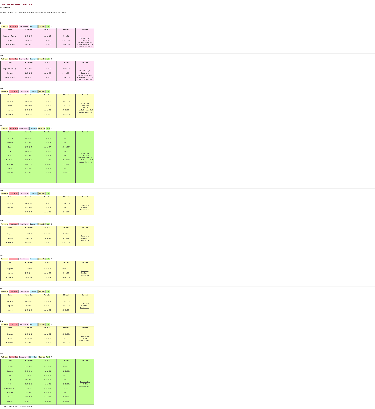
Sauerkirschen (24, 91)
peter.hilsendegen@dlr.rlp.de (9, 406)
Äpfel (48, 26)
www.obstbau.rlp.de (26, 406)
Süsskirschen (13, 26)
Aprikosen (4, 26)
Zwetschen (33, 26)
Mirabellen (42, 26)
